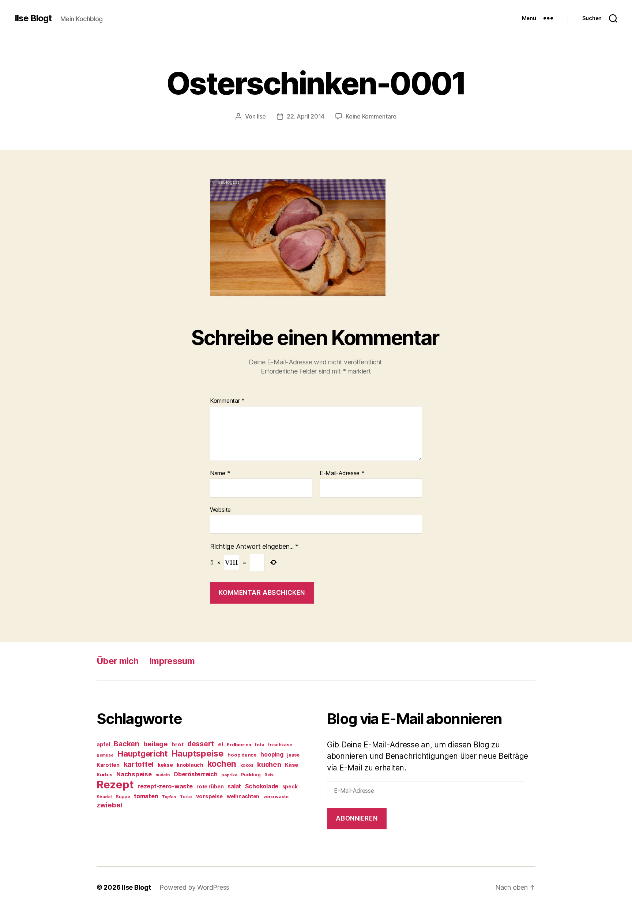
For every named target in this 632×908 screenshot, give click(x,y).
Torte (186, 796)
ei (220, 744)
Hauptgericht (142, 753)
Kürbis (104, 774)
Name (220, 473)
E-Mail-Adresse (342, 473)
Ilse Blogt (33, 18)
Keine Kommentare (371, 116)
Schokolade (261, 786)
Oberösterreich (195, 774)
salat (234, 786)
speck (290, 786)
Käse (291, 765)
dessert (200, 743)
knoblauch (190, 765)
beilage (155, 744)
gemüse (105, 755)
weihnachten (243, 796)
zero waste (276, 796)
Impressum (172, 661)
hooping (271, 754)
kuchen (269, 764)
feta (259, 744)
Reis (269, 774)
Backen (126, 743)
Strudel (104, 796)
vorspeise (209, 796)
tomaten (146, 796)
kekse (165, 765)
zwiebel (109, 805)
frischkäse (280, 744)
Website (220, 509)
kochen (221, 764)
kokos (246, 765)
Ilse (261, 116)
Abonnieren (356, 818)
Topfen (169, 797)
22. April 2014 (305, 116)
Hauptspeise (198, 753)
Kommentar (227, 401)
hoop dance (241, 755)
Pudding (250, 774)
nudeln (162, 774)
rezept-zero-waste (165, 786)
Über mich (117, 661)
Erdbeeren (239, 744)
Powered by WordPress (194, 887)
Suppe (123, 796)
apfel (103, 744)
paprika (229, 774)
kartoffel (139, 764)
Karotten (108, 765)
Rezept (115, 784)
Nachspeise (133, 774)
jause (293, 755)
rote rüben (209, 786)
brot (177, 744)
